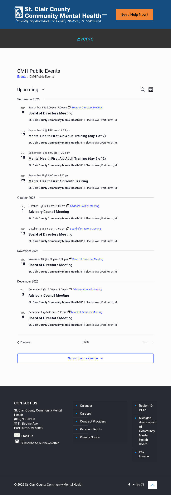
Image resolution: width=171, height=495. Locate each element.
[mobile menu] (104, 14)
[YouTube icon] (133, 484)
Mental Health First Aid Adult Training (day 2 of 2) (67, 159)
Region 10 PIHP (146, 408)
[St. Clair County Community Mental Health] (57, 14)
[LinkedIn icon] (138, 484)
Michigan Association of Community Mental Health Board (147, 431)
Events (21, 76)
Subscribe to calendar (83, 358)
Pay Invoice (144, 454)
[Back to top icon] (152, 485)
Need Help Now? (134, 14)
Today (85, 341)
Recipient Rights (91, 429)
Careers (85, 413)
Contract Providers (93, 421)
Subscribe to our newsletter (40, 443)
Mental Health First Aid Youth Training (58, 181)
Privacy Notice (90, 437)
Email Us (27, 436)
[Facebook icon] (129, 484)
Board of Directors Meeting (50, 113)
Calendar (86, 406)
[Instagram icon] (142, 484)
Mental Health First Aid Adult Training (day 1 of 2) (67, 136)
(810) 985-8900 (24, 419)
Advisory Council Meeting (49, 212)
